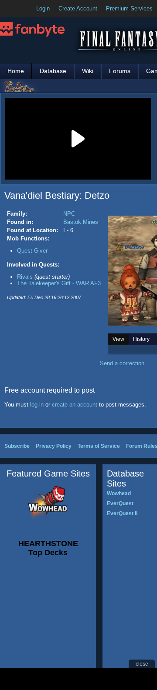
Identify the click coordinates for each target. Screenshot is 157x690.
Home (15, 70)
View (118, 339)
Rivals (25, 276)
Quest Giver (32, 250)
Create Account (77, 8)
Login (43, 8)
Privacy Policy (54, 446)
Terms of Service (99, 446)
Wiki (87, 70)
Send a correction (122, 363)
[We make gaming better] (28, 8)
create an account (74, 404)
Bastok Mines (80, 222)
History (141, 339)
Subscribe (17, 446)
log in (37, 404)
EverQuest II (122, 513)
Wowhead (119, 493)
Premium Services (129, 8)
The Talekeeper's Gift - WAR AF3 (59, 283)
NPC (69, 213)
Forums (119, 70)
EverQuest (120, 503)
